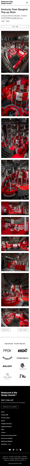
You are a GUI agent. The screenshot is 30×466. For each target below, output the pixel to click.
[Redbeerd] (7, 358)
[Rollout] (7, 366)
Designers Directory (6, 423)
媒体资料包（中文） (6, 444)
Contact (3, 432)
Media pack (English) (6, 441)
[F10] (23, 376)
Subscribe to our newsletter (10, 407)
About (2, 412)
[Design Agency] (22, 358)
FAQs (2, 429)
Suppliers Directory (6, 426)
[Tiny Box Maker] (7, 376)
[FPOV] (7, 350)
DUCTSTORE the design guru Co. (12, 18)
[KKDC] (22, 350)
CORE (20, 463)
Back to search (23, 330)
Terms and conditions (7, 438)
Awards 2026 (4, 415)
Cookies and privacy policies (9, 435)
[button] (27, 2)
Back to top (6, 330)
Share (13, 26)
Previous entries (5, 418)
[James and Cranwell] (22, 366)
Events (3, 420)
